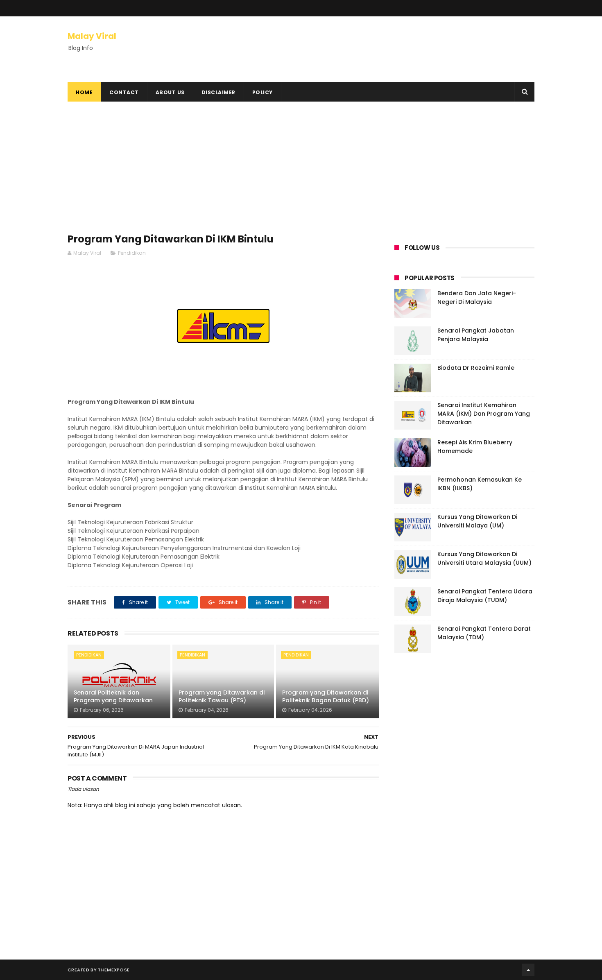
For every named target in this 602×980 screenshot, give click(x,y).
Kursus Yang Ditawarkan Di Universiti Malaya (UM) (477, 521)
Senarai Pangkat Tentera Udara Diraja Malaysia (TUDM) (484, 595)
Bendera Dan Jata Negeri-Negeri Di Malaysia (476, 297)
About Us (170, 92)
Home (84, 92)
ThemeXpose (113, 969)
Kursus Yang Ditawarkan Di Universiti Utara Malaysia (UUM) (484, 558)
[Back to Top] (528, 970)
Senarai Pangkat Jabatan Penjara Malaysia (475, 334)
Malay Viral (92, 36)
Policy (262, 92)
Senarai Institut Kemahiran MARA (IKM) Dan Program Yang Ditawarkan (483, 413)
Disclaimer (218, 92)
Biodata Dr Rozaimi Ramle (475, 368)
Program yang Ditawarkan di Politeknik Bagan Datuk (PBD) (325, 696)
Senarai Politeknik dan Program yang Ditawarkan (113, 696)
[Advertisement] (223, 171)
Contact (124, 92)
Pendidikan (132, 252)
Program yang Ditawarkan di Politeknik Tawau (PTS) (222, 696)
